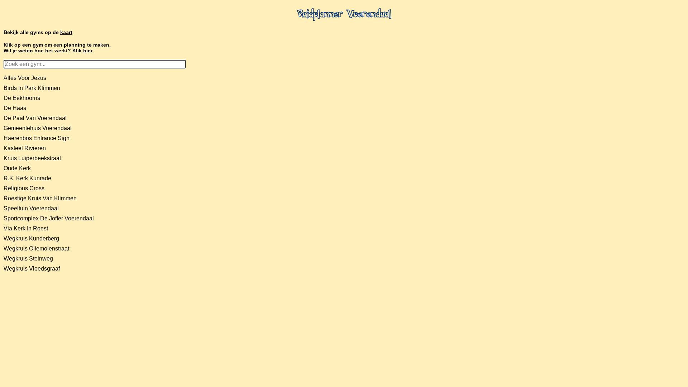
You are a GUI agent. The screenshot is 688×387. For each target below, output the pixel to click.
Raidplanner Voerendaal (344, 15)
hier (87, 50)
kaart (66, 32)
